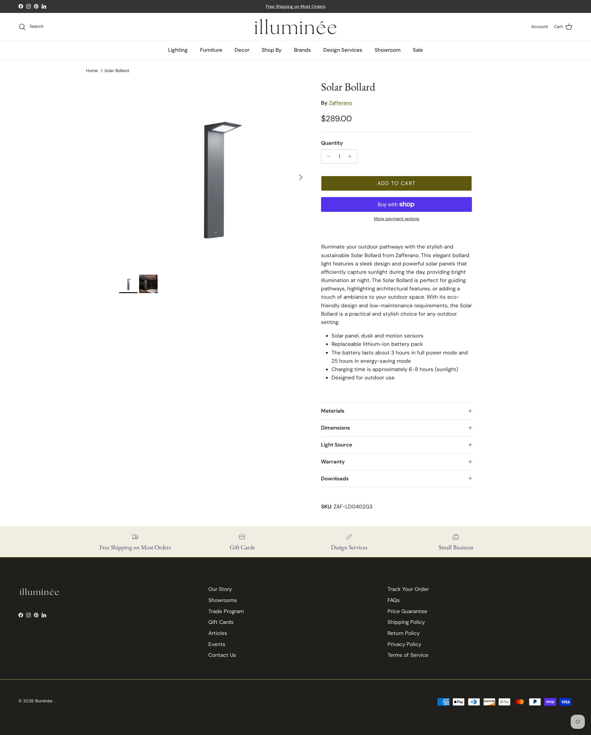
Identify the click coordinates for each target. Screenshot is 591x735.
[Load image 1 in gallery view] (213, 174)
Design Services (342, 49)
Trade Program (226, 611)
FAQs (394, 600)
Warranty (333, 461)
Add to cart (396, 183)
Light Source (336, 444)
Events (216, 644)
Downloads (335, 478)
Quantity (332, 142)
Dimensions (335, 427)
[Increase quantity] (351, 156)
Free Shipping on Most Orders (295, 6)
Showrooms (222, 600)
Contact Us (222, 655)
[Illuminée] (295, 26)
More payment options (396, 218)
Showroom (387, 49)
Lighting (178, 49)
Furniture (211, 49)
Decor (242, 49)
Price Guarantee (407, 611)
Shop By (272, 49)
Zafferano (340, 102)
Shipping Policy (406, 622)
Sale (418, 49)
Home (92, 70)
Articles (217, 633)
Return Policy (404, 633)
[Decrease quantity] (326, 156)
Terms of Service (408, 655)
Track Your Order (408, 589)
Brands (302, 49)
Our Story (220, 589)
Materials (332, 410)
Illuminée (44, 701)
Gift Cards (221, 622)
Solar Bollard (116, 70)
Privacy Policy (404, 644)
